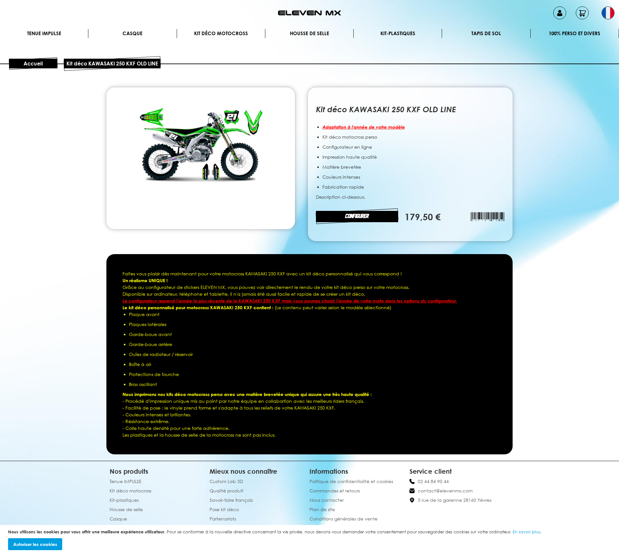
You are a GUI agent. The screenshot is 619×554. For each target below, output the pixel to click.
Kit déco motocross (221, 33)
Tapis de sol (486, 33)
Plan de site (322, 509)
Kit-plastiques (397, 33)
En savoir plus (526, 531)
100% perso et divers (574, 33)
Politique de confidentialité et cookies (351, 481)
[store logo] (309, 13)
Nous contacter (327, 500)
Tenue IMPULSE (44, 33)
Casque (132, 33)
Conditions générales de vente (344, 518)
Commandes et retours (335, 490)
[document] (310, 539)
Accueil (33, 63)
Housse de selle (309, 33)
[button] (608, 12)
